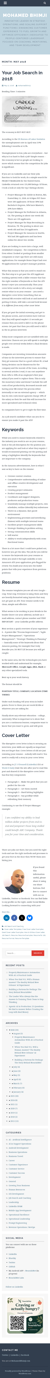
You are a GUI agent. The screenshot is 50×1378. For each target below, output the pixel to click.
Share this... (6, 912)
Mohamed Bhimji (25, 15)
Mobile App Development (20, 1210)
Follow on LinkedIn (14, 1287)
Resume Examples (25, 935)
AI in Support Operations (20, 1144)
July (16, 1067)
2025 (14, 1096)
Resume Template (22, 938)
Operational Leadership (19, 1219)
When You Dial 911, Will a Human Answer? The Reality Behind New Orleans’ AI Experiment (24, 982)
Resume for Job (40, 935)
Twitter (12, 1262)
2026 (14, 1030)
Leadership (14, 1202)
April (17, 1079)
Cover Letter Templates (13, 929)
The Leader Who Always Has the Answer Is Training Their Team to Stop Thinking (26, 999)
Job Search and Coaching (14, 926)
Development (15, 1177)
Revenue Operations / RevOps (22, 1227)
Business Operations (18, 1152)
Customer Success (17, 1173)
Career (12, 1160)
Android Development (18, 1148)
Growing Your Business (19, 1185)
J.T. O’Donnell (20, 764)
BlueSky (12, 1258)
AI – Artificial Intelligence (20, 1139)
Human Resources (17, 1189)
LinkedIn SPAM (15, 1206)
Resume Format (8, 938)
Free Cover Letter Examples (32, 929)
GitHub (12, 1266)
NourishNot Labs (16, 1278)
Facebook (25, 1355)
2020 (14, 1108)
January (18, 1092)
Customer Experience (18, 1164)
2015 (14, 1121)
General (12, 1181)
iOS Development (16, 1194)
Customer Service (16, 1168)
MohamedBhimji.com (20, 1361)
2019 (14, 1112)
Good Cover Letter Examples (12, 932)
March (17, 1083)
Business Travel (16, 1156)
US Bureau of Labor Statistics (31, 139)
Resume (14, 935)
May (16, 1075)
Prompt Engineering (18, 1223)
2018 (14, 1117)
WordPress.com (25, 1373)
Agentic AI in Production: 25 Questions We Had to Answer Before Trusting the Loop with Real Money (26, 1009)
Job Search (6, 935)
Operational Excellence (19, 1214)
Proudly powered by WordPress (17, 1371)
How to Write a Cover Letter (34, 932)
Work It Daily (8, 768)
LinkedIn (32, 764)
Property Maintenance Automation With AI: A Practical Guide (29, 1040)
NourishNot (30, 1270)
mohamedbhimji (24, 86)
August (18, 1033)
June (17, 1071)
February (18, 1088)
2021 (14, 1104)
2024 (14, 1100)
